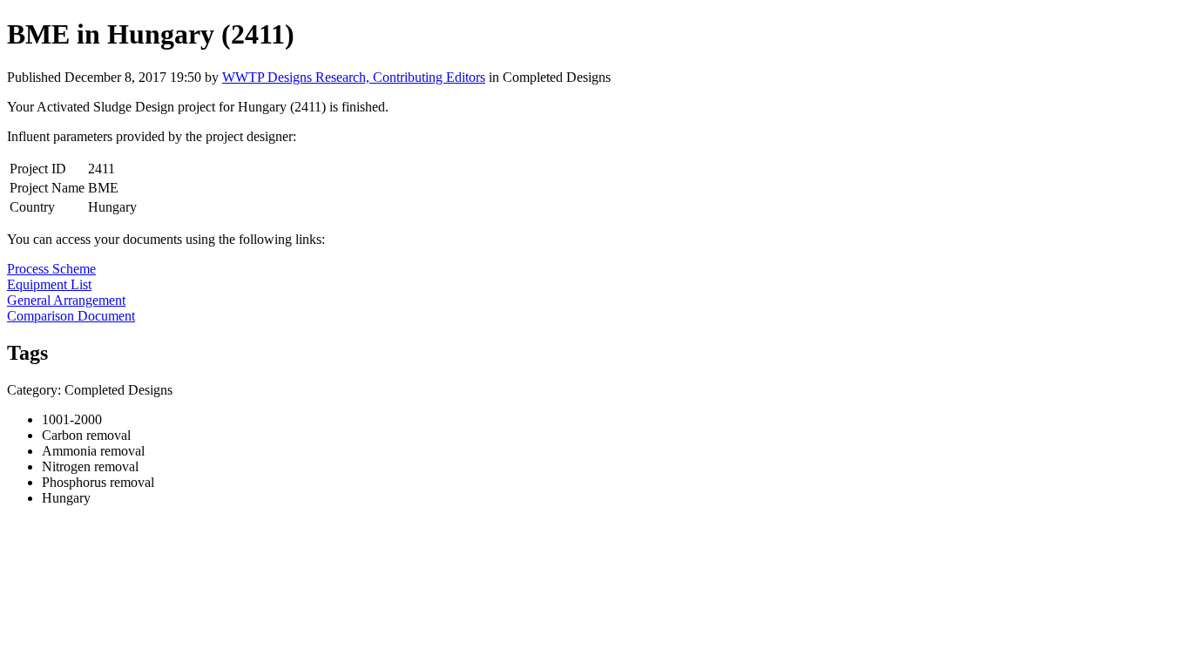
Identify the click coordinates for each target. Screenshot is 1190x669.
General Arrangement (66, 300)
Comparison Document (71, 315)
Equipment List (49, 284)
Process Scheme (51, 268)
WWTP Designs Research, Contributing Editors (353, 77)
